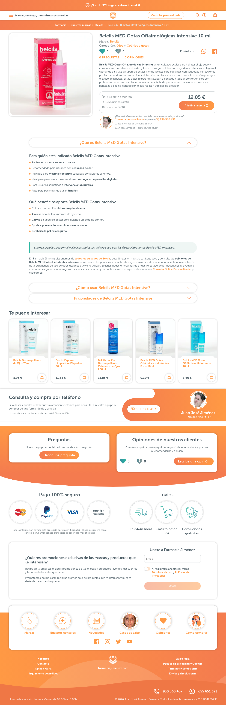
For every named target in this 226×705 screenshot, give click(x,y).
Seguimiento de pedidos (43, 673)
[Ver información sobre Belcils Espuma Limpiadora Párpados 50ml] (70, 338)
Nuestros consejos (63, 632)
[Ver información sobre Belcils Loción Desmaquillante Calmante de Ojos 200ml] (113, 338)
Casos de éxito (130, 632)
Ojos (120, 45)
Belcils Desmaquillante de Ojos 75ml (27, 362)
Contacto (43, 663)
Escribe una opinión (194, 461)
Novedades (96, 632)
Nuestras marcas (80, 24)
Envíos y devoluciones (182, 673)
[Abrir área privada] (204, 15)
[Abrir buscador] (198, 15)
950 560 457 (167, 119)
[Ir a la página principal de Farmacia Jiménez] (113, 15)
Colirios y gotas (138, 45)
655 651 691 (207, 691)
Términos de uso (162, 572)
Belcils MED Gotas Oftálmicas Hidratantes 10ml (197, 363)
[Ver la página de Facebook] (96, 641)
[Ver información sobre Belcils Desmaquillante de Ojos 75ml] (28, 338)
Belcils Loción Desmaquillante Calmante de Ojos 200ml (109, 365)
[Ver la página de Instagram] (107, 641)
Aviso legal (182, 658)
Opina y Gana (43, 668)
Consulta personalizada (165, 15)
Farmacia (60, 24)
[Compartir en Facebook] (214, 52)
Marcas (29, 632)
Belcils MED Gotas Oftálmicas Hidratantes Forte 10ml (154, 363)
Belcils (99, 24)
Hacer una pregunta (59, 455)
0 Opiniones (134, 57)
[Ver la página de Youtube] (129, 641)
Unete (172, 585)
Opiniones (163, 632)
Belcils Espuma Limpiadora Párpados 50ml (69, 363)
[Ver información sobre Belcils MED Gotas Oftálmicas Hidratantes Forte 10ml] (155, 338)
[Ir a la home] (113, 662)
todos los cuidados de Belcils (92, 258)
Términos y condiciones (182, 668)
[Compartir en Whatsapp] (203, 52)
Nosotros (43, 658)
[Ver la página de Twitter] (118, 641)
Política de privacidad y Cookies (182, 663)
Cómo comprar (196, 632)
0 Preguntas (109, 57)
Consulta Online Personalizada (172, 269)
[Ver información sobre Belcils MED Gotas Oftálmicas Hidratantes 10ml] (197, 338)
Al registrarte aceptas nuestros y (170, 572)
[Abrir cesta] (215, 15)
